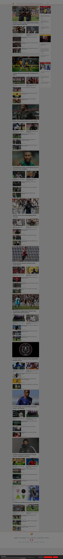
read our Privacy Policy (23, 558)
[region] (31, 557)
